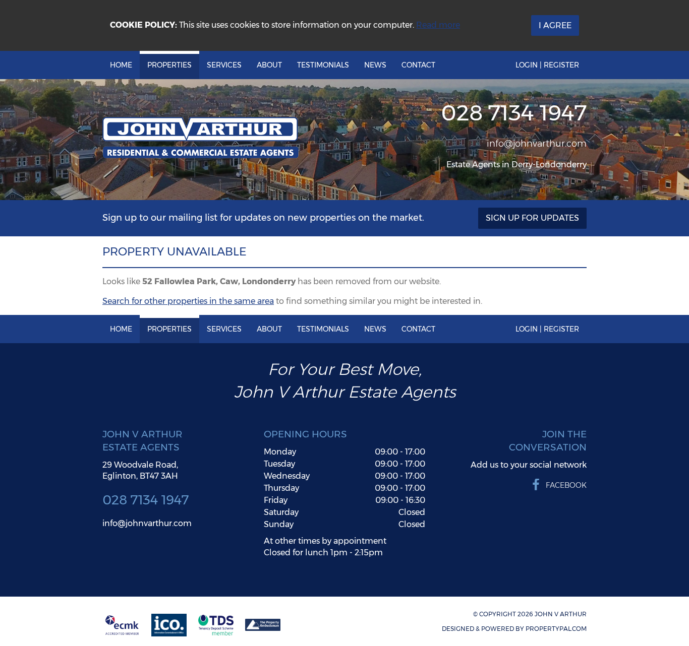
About (269, 65)
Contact (418, 65)
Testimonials (323, 65)
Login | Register (547, 65)
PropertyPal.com (556, 628)
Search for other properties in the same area (188, 301)
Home (121, 65)
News (375, 65)
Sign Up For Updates (532, 218)
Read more (438, 25)
